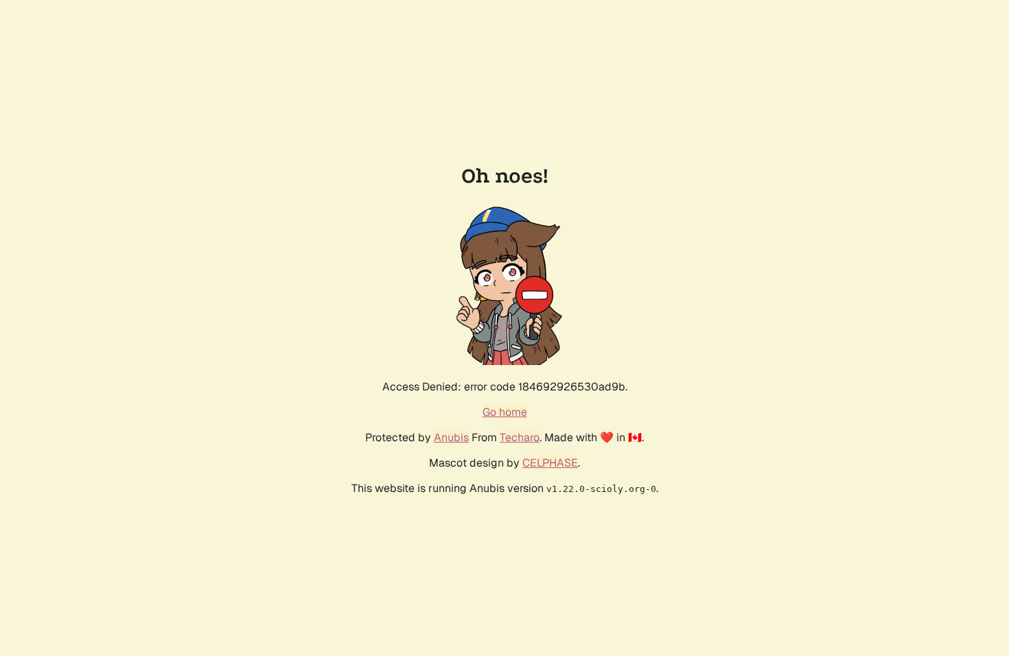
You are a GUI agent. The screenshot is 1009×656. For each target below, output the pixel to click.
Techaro (520, 437)
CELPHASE (550, 463)
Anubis (451, 437)
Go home (505, 412)
